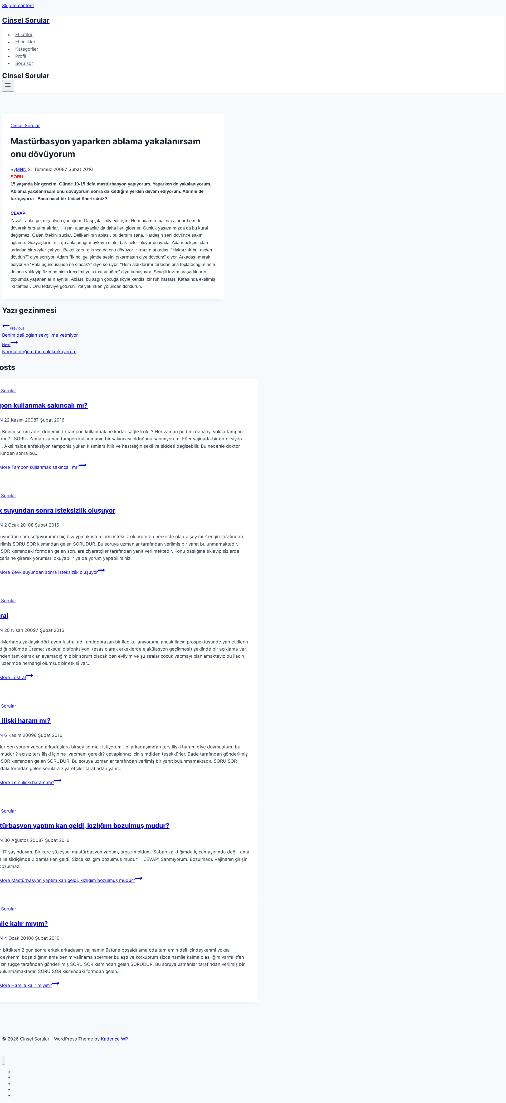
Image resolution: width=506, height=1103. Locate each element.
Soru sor (24, 63)
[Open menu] (8, 86)
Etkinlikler (25, 42)
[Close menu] (3, 1060)
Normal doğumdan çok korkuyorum (39, 348)
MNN (21, 169)
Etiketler (23, 34)
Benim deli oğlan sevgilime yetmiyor (40, 332)
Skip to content (18, 5)
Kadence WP (114, 1039)
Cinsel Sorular (25, 125)
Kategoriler (26, 49)
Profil (20, 56)
